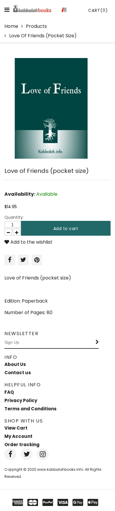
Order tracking (22, 444)
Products (36, 26)
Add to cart (65, 229)
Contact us (17, 372)
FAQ (9, 392)
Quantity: (14, 217)
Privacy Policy (20, 400)
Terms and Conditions (30, 409)
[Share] (9, 260)
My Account (18, 436)
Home (11, 26)
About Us (15, 364)
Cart (98, 10)
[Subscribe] (97, 342)
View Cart (15, 428)
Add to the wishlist (30, 242)
